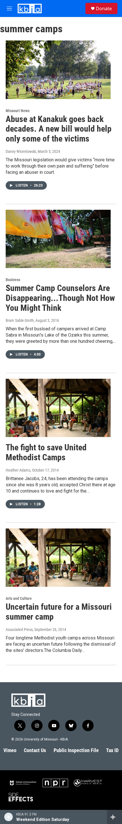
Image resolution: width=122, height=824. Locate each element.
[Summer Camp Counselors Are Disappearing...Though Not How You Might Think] (58, 239)
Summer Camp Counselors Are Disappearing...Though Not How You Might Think (60, 298)
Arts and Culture (19, 598)
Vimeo (9, 750)
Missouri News (18, 110)
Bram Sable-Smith (20, 320)
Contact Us (35, 750)
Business (13, 279)
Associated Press (19, 629)
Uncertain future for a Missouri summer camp (59, 612)
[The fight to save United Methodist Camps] (58, 408)
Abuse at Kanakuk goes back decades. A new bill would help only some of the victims (59, 129)
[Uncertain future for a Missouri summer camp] (58, 557)
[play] (8, 817)
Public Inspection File (76, 750)
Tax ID (112, 750)
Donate (104, 8)
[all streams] (114, 817)
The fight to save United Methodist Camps (46, 452)
